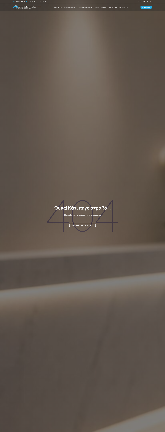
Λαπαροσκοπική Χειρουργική (85, 7)
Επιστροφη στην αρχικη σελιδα (82, 225)
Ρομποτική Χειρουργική (69, 7)
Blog (120, 7)
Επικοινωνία (125, 7)
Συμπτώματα (112, 7)
